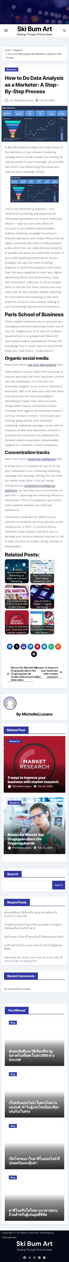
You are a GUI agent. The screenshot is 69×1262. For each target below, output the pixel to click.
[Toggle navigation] (6, 30)
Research (11, 69)
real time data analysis (42, 364)
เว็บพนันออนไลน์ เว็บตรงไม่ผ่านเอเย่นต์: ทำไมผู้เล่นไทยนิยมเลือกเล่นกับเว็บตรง (33, 926)
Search (13, 874)
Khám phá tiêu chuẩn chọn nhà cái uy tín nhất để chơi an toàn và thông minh (33, 959)
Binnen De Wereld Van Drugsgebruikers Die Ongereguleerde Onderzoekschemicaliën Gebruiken (28, 843)
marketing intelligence (42, 459)
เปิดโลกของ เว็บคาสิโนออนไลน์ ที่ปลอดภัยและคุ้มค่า (34, 936)
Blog (12, 1022)
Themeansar (9, 1237)
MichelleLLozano (23, 100)
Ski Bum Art (34, 29)
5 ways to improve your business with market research (33, 779)
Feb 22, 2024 (45, 847)
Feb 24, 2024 (45, 786)
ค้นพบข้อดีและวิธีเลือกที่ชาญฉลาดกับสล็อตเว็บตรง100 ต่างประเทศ (32, 1055)
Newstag (45, 1232)
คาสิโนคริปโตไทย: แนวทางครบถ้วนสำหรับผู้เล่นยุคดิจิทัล (33, 1212)
